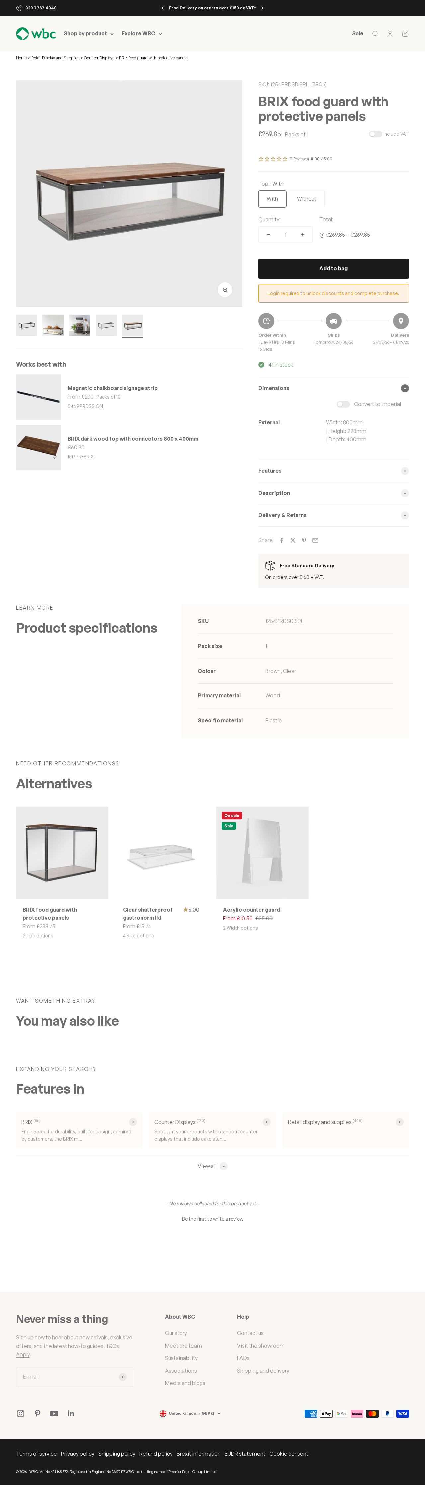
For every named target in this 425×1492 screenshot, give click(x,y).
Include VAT (396, 134)
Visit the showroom (261, 1345)
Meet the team (183, 1345)
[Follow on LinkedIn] (71, 1413)
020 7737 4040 (41, 7)
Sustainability (181, 1358)
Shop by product (85, 33)
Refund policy (156, 1453)
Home (21, 57)
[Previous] (162, 8)
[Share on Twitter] (292, 540)
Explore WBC (138, 33)
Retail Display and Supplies (55, 57)
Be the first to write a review (212, 1219)
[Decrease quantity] (268, 235)
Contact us (250, 1333)
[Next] (262, 8)
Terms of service (36, 1453)
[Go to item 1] (26, 326)
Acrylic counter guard (251, 909)
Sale (357, 33)
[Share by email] (315, 540)
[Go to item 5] (132, 326)
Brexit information (199, 1453)
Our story (176, 1333)
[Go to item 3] (79, 326)
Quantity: (269, 219)
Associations (181, 1370)
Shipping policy (116, 1453)
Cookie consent (288, 1453)
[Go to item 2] (53, 326)
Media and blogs (185, 1383)
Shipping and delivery (263, 1370)
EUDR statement (245, 1453)
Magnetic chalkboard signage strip (113, 388)
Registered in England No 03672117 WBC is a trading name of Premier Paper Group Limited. (144, 1471)
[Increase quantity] (302, 235)
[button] (333, 159)
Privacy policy (77, 1453)
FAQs (243, 1358)
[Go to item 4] (106, 326)
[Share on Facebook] (281, 540)
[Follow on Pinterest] (37, 1413)
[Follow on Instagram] (20, 1413)
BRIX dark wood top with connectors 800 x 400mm (133, 438)
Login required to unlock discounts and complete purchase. (333, 293)
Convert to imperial (377, 404)
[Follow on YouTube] (54, 1413)
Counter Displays (99, 57)
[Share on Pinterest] (304, 540)
